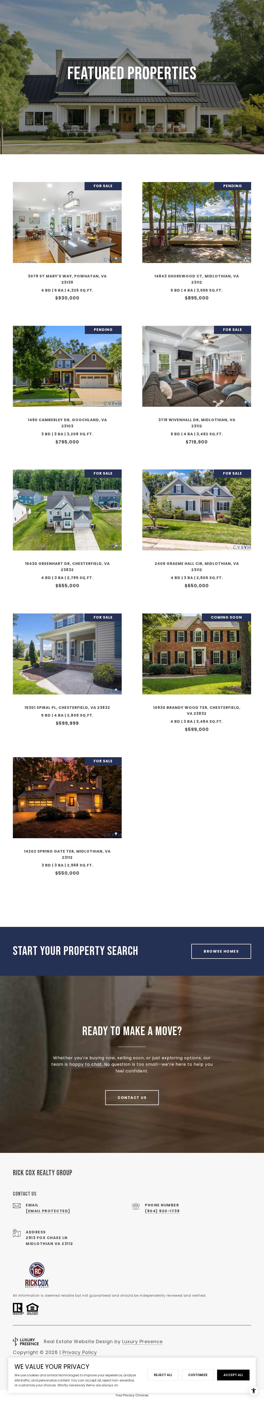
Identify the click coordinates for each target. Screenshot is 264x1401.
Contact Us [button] (132, 1097)
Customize (198, 1375)
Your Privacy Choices (132, 1395)
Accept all (233, 1375)
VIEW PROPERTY (67, 244)
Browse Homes (221, 951)
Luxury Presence (142, 1341)
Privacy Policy (79, 1352)
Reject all (163, 1375)
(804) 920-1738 (162, 1211)
